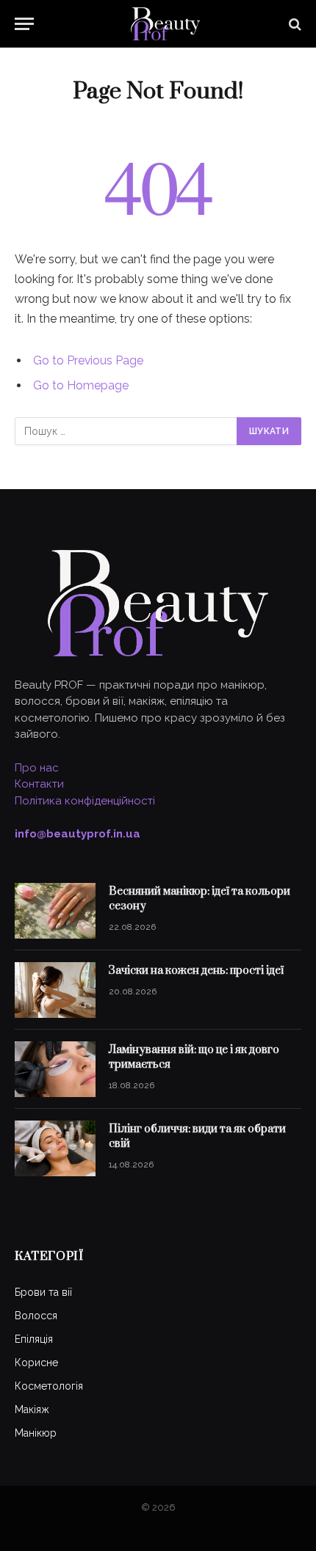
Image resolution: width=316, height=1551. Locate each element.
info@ (77, 833)
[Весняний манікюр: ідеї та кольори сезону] (55, 911)
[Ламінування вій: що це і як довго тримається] (55, 1069)
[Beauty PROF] (165, 24)
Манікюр (36, 1433)
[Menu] (24, 23)
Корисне (36, 1362)
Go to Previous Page (88, 360)
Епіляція (34, 1339)
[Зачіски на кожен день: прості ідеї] (55, 990)
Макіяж (32, 1409)
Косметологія (49, 1386)
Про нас (37, 767)
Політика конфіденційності (85, 800)
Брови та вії (43, 1292)
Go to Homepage (81, 385)
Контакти (39, 784)
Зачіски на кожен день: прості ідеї (196, 971)
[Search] (293, 23)
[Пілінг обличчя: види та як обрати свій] (55, 1148)
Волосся (36, 1315)
